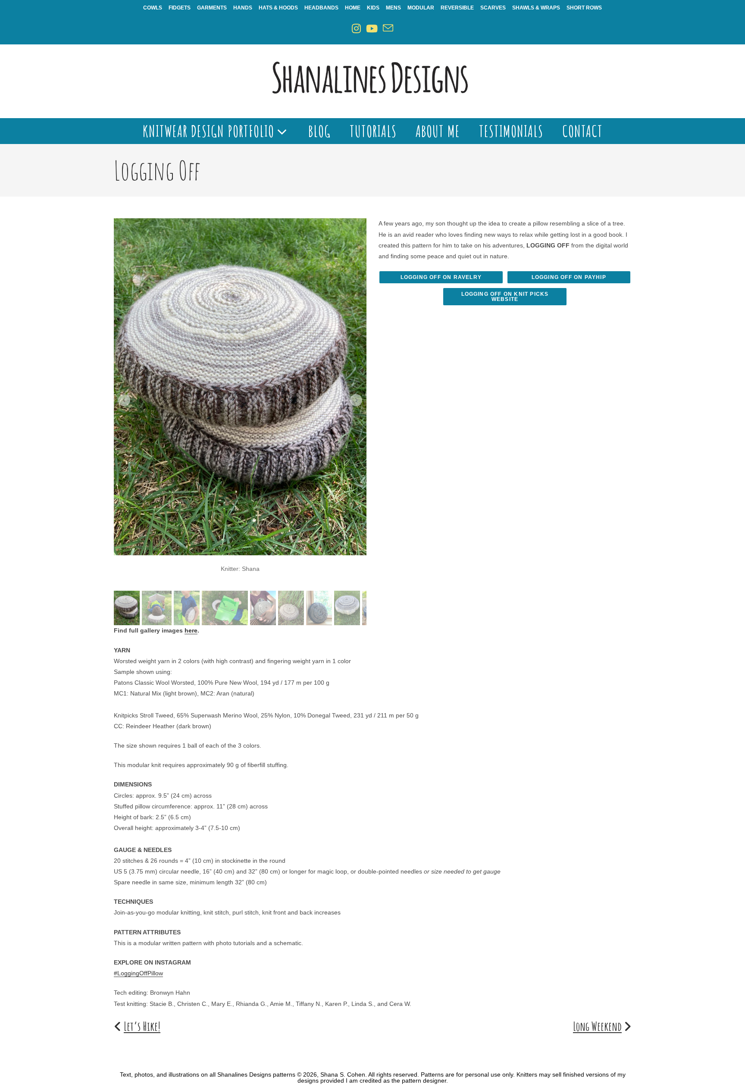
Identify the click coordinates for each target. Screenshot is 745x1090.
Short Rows (584, 8)
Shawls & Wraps (536, 8)
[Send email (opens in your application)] (388, 28)
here (191, 630)
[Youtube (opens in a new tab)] (371, 28)
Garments (212, 8)
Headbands (321, 8)
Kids (373, 8)
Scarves (493, 8)
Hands (242, 8)
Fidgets (180, 8)
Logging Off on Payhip (569, 277)
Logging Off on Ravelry (441, 277)
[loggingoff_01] (240, 386)
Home (352, 8)
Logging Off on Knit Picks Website (505, 296)
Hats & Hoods (278, 8)
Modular (420, 8)
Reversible (457, 8)
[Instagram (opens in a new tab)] (356, 28)
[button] (124, 400)
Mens (393, 8)
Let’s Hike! (142, 1026)
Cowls (152, 8)
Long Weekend (597, 1026)
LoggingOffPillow (140, 973)
